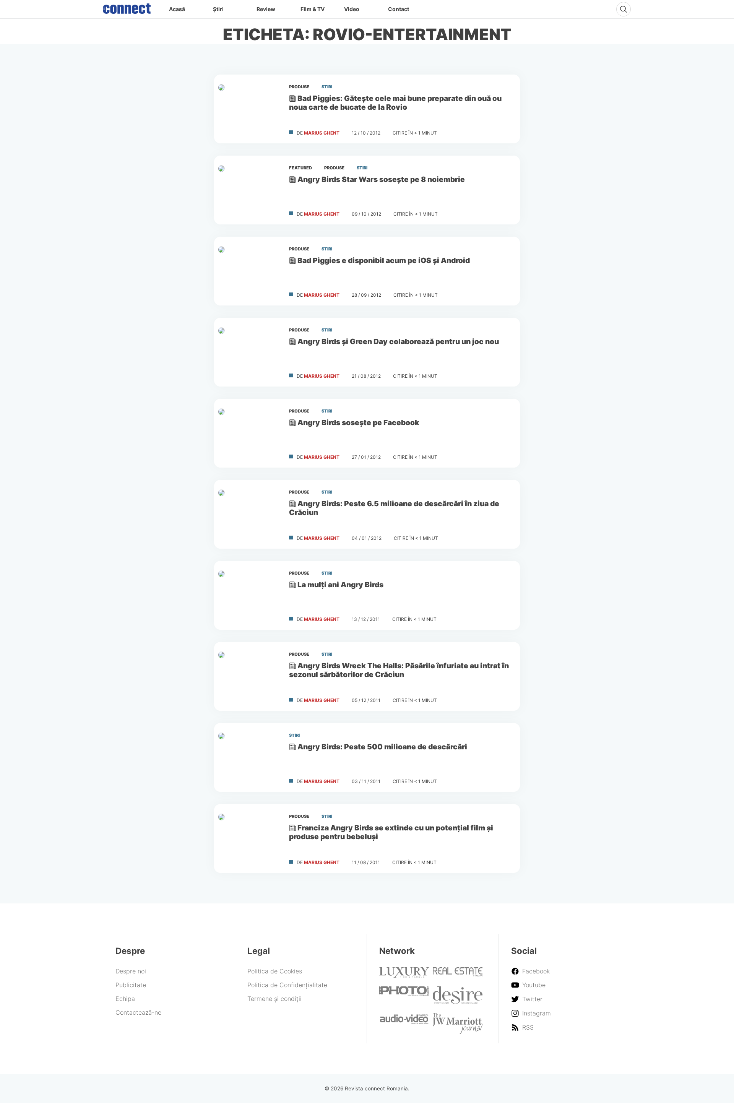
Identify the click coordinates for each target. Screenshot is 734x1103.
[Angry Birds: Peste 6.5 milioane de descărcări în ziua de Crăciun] (248, 514)
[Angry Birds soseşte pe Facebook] (248, 433)
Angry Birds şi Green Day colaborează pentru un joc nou (398, 341)
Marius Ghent (321, 133)
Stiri (327, 86)
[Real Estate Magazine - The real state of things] (457, 974)
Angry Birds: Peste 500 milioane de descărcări (382, 746)
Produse (299, 86)
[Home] (127, 7)
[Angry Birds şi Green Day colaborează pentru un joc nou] (248, 352)
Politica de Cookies (274, 971)
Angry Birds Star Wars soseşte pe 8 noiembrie (381, 179)
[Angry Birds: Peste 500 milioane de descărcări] (248, 757)
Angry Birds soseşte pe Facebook (358, 422)
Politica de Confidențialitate (287, 985)
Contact (398, 9)
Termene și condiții (274, 998)
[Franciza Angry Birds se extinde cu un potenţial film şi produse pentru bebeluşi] (248, 838)
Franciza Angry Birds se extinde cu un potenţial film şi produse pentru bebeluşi (391, 832)
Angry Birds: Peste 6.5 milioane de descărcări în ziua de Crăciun (394, 508)
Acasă (177, 9)
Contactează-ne (138, 1012)
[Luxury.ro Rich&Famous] (404, 975)
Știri (218, 9)
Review (266, 9)
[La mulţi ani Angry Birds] (248, 595)
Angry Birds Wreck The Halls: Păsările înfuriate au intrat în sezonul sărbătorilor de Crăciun (399, 670)
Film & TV (312, 9)
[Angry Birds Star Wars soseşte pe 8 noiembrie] (248, 190)
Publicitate (130, 985)
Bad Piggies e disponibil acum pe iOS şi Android (383, 260)
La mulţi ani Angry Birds (340, 584)
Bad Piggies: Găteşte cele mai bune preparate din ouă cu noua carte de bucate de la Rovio (395, 103)
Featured (300, 168)
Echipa (125, 998)
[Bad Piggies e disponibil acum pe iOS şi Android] (248, 271)
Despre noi (130, 971)
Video (351, 9)
